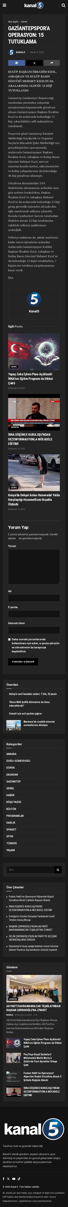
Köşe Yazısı (13, 802)
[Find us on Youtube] (13, 1179)
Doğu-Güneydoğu (18, 760)
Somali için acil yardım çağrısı (25, 713)
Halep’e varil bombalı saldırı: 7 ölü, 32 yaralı (33, 694)
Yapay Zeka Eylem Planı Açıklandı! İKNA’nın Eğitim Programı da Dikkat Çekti (30, 378)
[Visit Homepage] (34, 5)
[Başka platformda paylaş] (52, 63)
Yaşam (10, 850)
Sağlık (10, 822)
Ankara (15, 427)
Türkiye (11, 843)
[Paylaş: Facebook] (16, 63)
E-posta (14, 607)
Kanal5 (20, 52)
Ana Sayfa (13, 21)
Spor (9, 836)
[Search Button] (63, 5)
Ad (11, 591)
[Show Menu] (4, 5)
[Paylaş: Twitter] (34, 63)
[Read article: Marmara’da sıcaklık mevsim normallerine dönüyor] (13, 725)
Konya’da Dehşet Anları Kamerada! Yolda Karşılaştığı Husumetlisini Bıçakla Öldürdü (34, 499)
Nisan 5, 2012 (37, 52)
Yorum (13, 546)
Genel (24, 21)
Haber (10, 795)
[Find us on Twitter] (8, 1179)
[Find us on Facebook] (3, 1179)
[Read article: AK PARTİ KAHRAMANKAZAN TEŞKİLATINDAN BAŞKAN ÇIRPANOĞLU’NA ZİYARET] (34, 988)
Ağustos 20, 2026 (17, 388)
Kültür (11, 809)
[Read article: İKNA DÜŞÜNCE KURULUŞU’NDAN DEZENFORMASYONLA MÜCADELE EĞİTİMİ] (34, 412)
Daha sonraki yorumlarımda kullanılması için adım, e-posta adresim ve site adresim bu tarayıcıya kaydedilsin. (35, 645)
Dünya (10, 767)
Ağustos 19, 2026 (17, 449)
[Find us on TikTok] (19, 1179)
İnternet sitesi (16, 623)
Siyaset (11, 829)
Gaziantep (13, 781)
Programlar (15, 815)
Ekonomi (12, 774)
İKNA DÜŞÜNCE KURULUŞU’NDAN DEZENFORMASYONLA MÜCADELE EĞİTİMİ (30, 439)
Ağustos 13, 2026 (17, 509)
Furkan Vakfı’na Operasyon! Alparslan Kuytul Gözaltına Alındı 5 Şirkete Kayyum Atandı (42, 1077)
